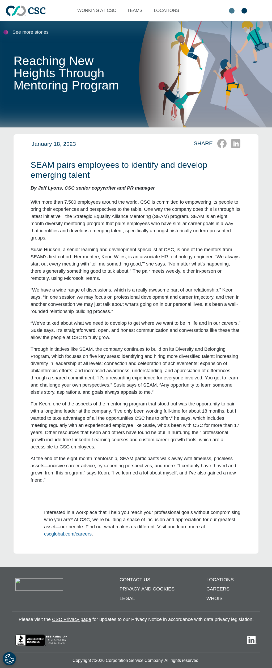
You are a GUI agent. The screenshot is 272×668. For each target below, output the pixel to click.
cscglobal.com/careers (68, 534)
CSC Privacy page (71, 619)
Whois (214, 598)
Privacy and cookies (147, 589)
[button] (98, 10)
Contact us (135, 579)
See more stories (30, 32)
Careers (218, 589)
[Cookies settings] (9, 658)
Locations (220, 579)
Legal (127, 598)
